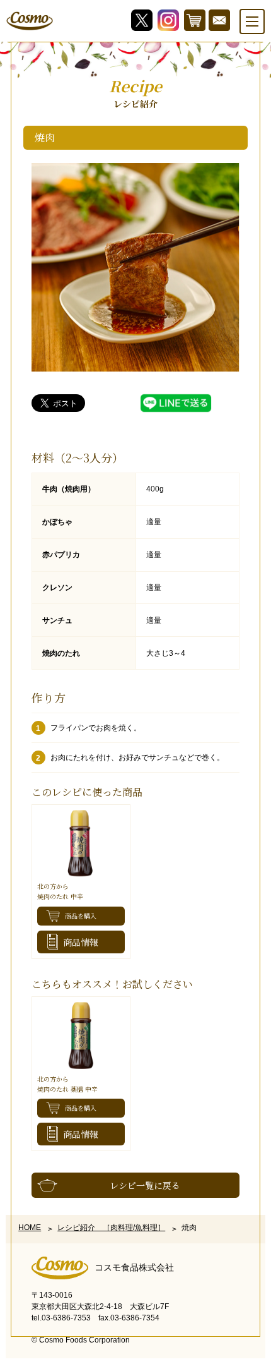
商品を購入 (80, 915)
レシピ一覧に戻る (145, 1185)
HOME (29, 1227)
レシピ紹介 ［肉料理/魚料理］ (111, 1227)
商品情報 (80, 942)
